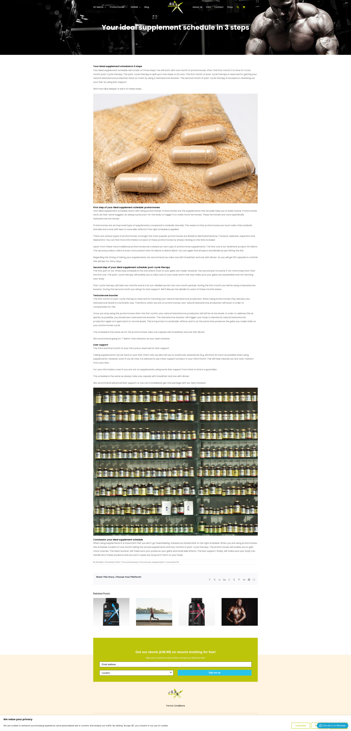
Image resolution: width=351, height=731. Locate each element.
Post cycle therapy (130, 562)
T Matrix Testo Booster (134, 338)
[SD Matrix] (175, 1)
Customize (300, 725)
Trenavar (223, 236)
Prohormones (145, 562)
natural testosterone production (110, 78)
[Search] (240, 7)
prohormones (198, 70)
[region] (175, 723)
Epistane (234, 236)
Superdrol (245, 236)
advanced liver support (124, 382)
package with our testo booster (188, 382)
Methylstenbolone (207, 236)
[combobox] (135, 672)
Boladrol (192, 236)
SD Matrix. (252, 246)
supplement (110, 70)
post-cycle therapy (111, 74)
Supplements (158, 562)
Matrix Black (170, 250)
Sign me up (214, 672)
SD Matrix (100, 562)
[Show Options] (170, 672)
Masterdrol (99, 239)
